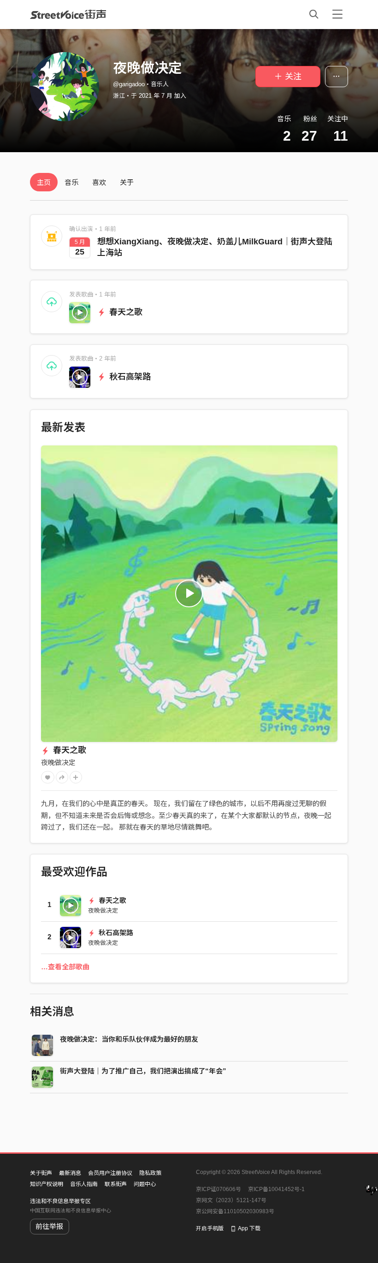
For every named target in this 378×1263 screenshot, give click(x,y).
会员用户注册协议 (110, 1173)
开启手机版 (210, 1228)
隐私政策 (150, 1173)
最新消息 (70, 1173)
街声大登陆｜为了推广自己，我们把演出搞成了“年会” (143, 1071)
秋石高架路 (129, 376)
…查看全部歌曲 (65, 967)
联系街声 (116, 1184)
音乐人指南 (84, 1184)
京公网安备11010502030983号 (235, 1211)
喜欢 (99, 182)
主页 (44, 182)
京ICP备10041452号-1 (276, 1189)
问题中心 (145, 1184)
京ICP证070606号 (218, 1189)
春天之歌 (124, 312)
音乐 (71, 182)
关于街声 (41, 1173)
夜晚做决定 (58, 762)
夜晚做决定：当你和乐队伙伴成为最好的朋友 (129, 1039)
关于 (127, 182)
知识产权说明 (46, 1184)
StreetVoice (68, 14)
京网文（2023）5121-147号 (231, 1200)
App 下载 (249, 1228)
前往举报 (49, 1226)
